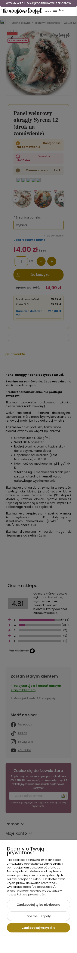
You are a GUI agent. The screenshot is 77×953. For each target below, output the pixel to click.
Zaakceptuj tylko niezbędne (38, 904)
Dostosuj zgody (39, 916)
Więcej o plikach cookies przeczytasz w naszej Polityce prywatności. (34, 893)
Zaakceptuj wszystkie (38, 928)
